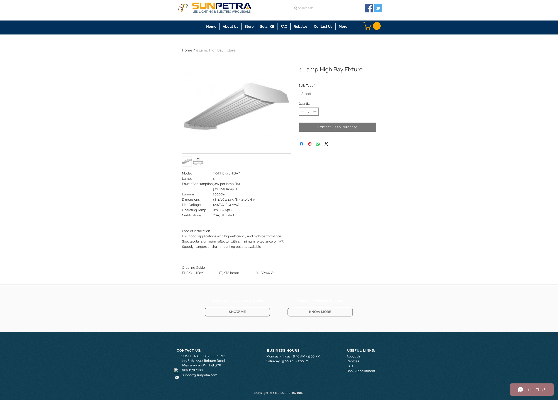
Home (187, 50)
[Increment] (315, 111)
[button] (249, 26)
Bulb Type (307, 85)
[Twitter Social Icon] (378, 8)
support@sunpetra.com (199, 375)
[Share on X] (326, 144)
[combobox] (337, 94)
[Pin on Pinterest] (309, 144)
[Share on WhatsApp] (318, 144)
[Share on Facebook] (301, 144)
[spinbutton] (309, 111)
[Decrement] (302, 111)
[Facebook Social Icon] (369, 8)
